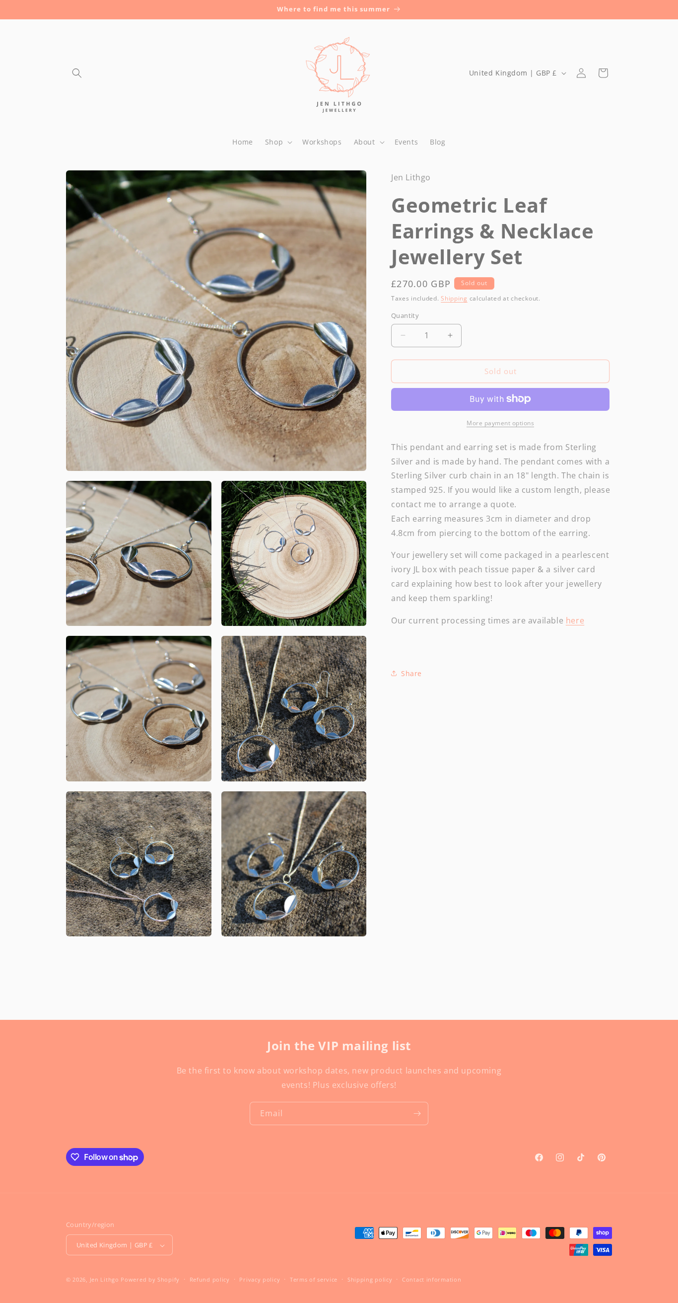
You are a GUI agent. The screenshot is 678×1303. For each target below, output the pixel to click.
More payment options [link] (500, 422)
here (575, 619)
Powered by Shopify (150, 1280)
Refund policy (210, 1279)
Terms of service (314, 1279)
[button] (77, 73)
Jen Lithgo (104, 1280)
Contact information (431, 1279)
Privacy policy (259, 1279)
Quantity (405, 315)
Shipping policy (370, 1279)
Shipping (454, 298)
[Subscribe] (417, 1113)
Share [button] (411, 673)
